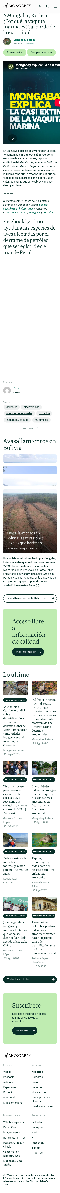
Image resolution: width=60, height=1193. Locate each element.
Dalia (16, 388)
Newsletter (23, 1030)
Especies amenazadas (19, 413)
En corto (8, 1092)
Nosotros (37, 1071)
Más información (26, 651)
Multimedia (41, 419)
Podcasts (8, 1077)
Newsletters (39, 1092)
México (30, 43)
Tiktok (36, 1147)
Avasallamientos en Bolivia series (27, 598)
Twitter (23, 212)
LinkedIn (37, 1122)
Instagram (34, 212)
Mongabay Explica (17, 419)
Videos (7, 1071)
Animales (11, 407)
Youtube (36, 1132)
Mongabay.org (11, 1132)
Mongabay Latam (24, 39)
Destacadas (10, 1097)
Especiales (9, 1087)
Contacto (37, 1077)
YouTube (48, 212)
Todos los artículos (18, 979)
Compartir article (41, 52)
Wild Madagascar (13, 1122)
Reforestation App (14, 1137)
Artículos (8, 1082)
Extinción (44, 413)
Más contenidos (12, 1102)
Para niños (9, 1127)
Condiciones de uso (43, 1106)
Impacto (37, 1087)
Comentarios (14, 52)
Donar (35, 1082)
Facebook (12, 212)
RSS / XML (38, 1153)
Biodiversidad (31, 407)
